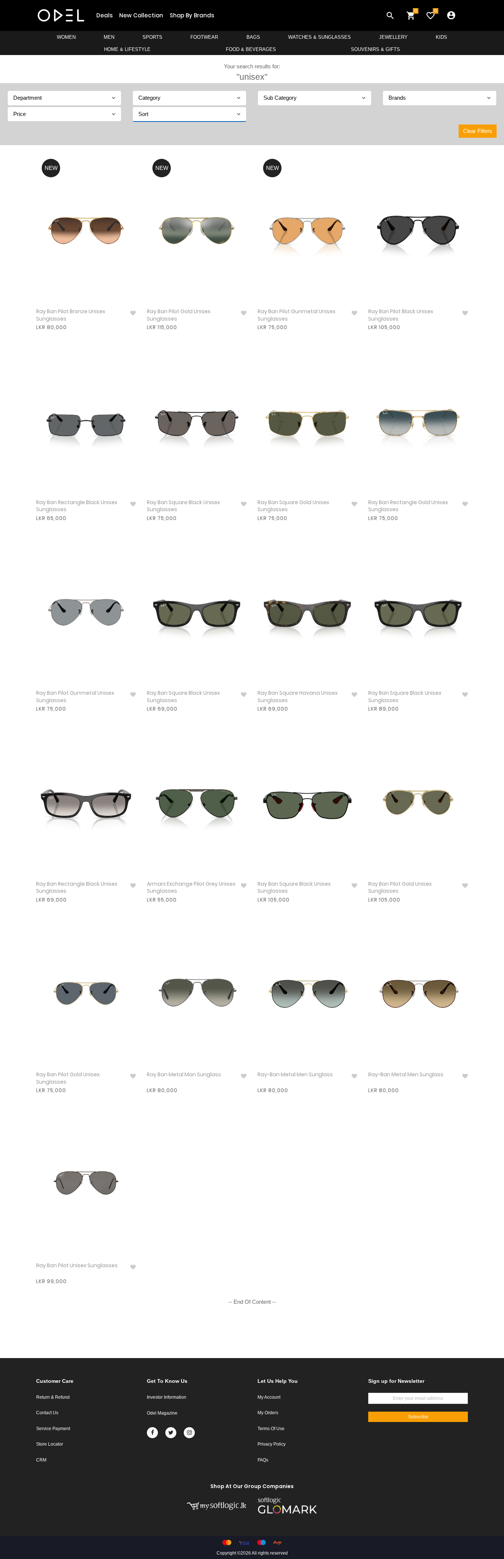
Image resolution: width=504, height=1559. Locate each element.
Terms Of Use (271, 1428)
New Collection (141, 15)
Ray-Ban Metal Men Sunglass (295, 1074)
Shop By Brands (192, 15)
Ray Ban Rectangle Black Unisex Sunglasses (76, 506)
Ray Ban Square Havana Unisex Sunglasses (298, 697)
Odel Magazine (162, 1413)
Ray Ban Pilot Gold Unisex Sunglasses (178, 315)
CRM (41, 1460)
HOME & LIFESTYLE (127, 49)
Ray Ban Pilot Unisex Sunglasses (77, 1265)
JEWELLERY (393, 37)
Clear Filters (477, 131)
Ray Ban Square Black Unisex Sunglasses (183, 506)
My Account (269, 1397)
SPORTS (152, 37)
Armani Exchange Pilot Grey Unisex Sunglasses (191, 888)
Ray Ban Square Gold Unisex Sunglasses (293, 506)
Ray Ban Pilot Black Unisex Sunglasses (400, 315)
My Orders (268, 1412)
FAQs (263, 1460)
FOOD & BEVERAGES (251, 49)
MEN (109, 37)
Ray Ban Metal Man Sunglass (184, 1074)
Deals (104, 15)
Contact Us (47, 1412)
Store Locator (49, 1444)
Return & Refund (53, 1397)
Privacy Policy (272, 1444)
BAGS (253, 37)
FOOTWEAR (204, 37)
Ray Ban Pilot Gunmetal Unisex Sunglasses (296, 315)
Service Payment (53, 1428)
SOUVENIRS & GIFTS (375, 49)
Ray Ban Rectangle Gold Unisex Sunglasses (408, 506)
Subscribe (418, 1416)
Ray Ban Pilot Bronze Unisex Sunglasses (70, 315)
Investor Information (166, 1397)
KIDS (441, 37)
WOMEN (66, 37)
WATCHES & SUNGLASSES (319, 37)
